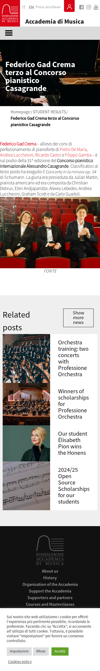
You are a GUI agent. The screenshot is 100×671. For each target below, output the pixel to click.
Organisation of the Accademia (50, 584)
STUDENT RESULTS (49, 112)
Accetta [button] (60, 651)
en (31, 7)
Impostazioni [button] (19, 651)
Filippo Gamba (78, 155)
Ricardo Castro (48, 155)
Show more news (78, 318)
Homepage (20, 112)
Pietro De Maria (73, 149)
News (56, 7)
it (24, 7)
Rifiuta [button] (41, 651)
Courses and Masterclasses (50, 604)
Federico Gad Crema (18, 144)
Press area (44, 7)
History (50, 577)
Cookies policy (20, 662)
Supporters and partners (50, 597)
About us (50, 571)
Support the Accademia (50, 591)
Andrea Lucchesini (16, 155)
